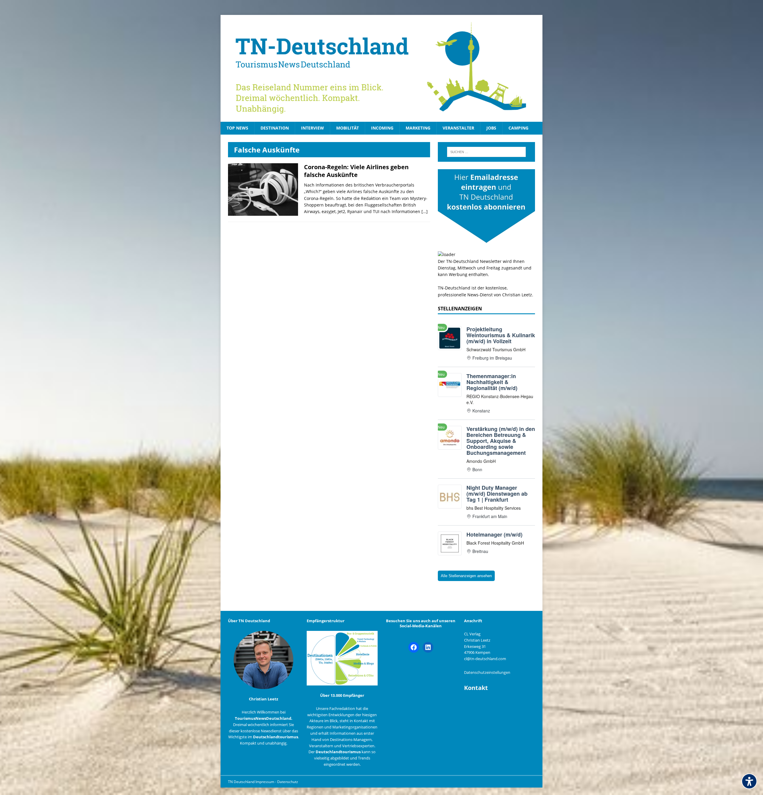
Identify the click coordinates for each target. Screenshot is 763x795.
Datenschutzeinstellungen (487, 672)
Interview (312, 128)
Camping (518, 128)
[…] (424, 211)
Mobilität (347, 128)
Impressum (265, 781)
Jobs (491, 128)
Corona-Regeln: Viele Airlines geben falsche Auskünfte (356, 171)
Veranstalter (458, 128)
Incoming (382, 128)
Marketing (418, 128)
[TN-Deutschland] (381, 68)
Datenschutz (287, 781)
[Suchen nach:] (486, 152)
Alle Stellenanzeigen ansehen (466, 576)
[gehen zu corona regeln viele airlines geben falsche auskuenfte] (263, 212)
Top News (237, 128)
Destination (274, 128)
